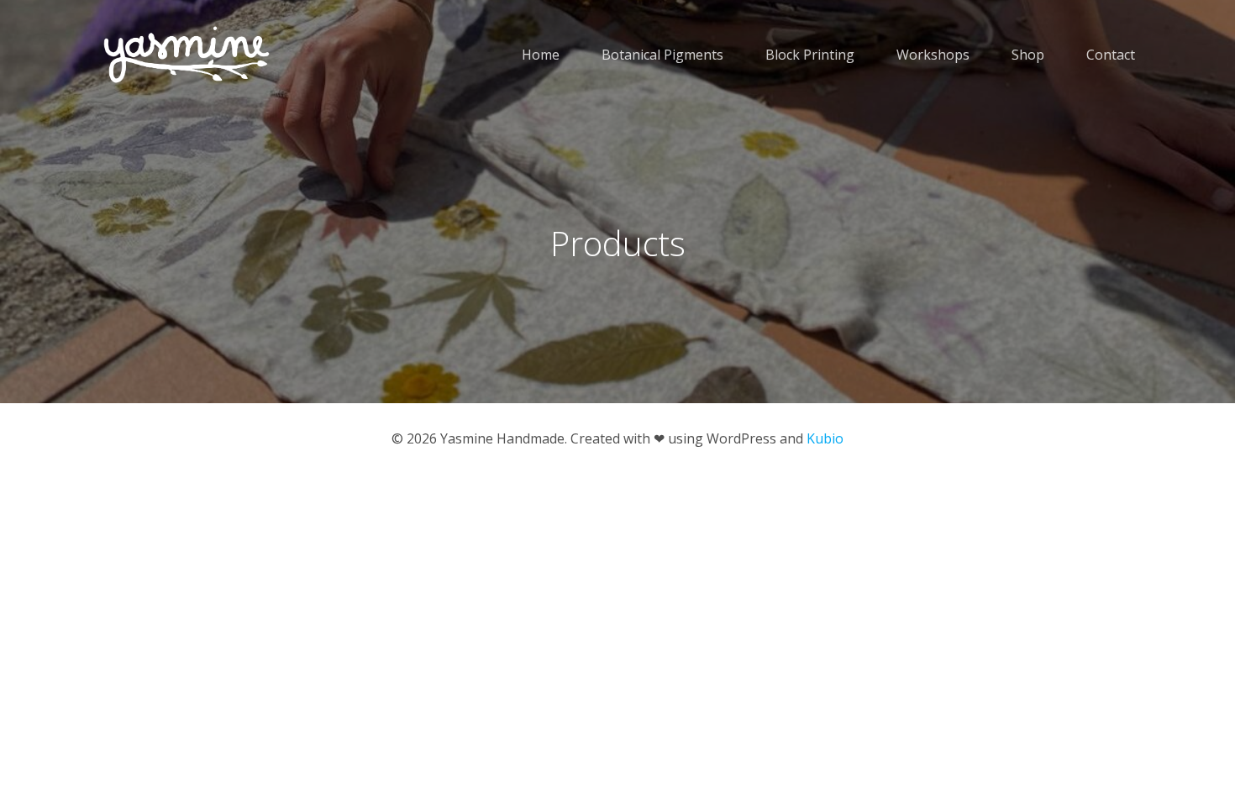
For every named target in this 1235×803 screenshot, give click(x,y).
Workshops (933, 54)
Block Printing (809, 54)
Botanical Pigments (662, 54)
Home (541, 54)
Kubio (825, 438)
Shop (1028, 54)
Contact (1110, 54)
